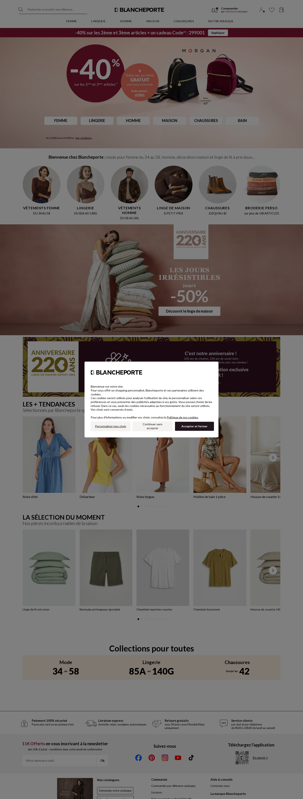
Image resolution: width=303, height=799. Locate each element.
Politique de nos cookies (182, 417)
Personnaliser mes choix (110, 426)
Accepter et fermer (194, 426)
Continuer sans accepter (152, 426)
